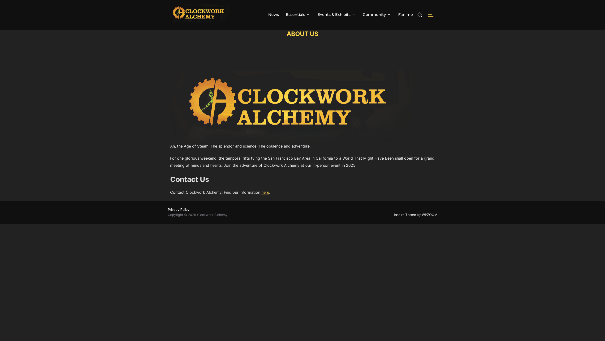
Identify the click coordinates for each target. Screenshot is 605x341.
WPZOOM (429, 215)
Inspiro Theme (405, 215)
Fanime (405, 14)
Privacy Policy (179, 209)
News (273, 14)
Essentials (295, 14)
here (265, 192)
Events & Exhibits (333, 14)
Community (374, 14)
